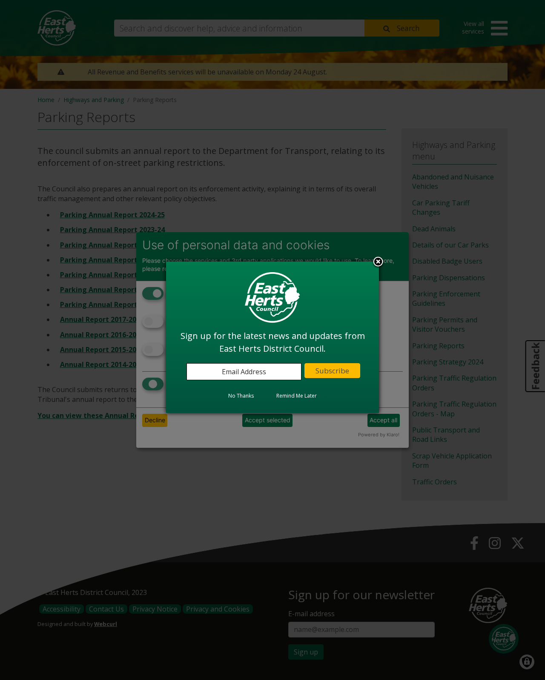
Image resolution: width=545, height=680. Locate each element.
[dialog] (272, 337)
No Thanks (241, 396)
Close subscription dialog (378, 262)
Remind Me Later (296, 396)
